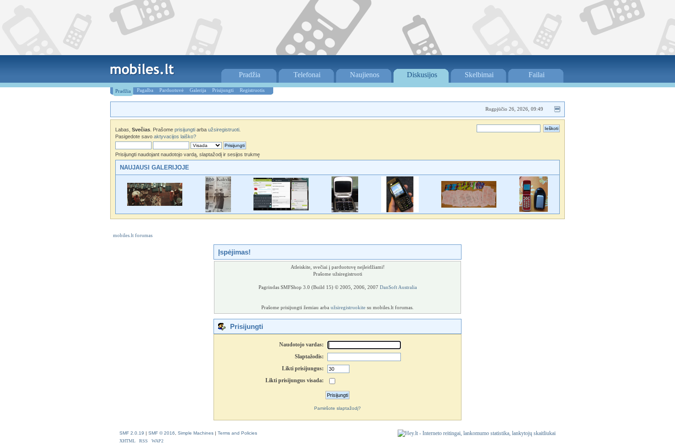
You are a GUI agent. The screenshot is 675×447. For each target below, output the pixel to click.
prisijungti (184, 129)
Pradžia (249, 75)
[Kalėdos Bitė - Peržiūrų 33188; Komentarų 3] (218, 210)
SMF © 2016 (161, 433)
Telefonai (307, 75)
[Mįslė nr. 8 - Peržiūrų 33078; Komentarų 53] (468, 205)
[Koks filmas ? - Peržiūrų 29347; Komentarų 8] (154, 203)
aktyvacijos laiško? (175, 136)
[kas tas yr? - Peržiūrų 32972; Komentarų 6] (400, 210)
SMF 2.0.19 (131, 433)
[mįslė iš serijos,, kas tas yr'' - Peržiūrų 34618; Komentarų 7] (345, 210)
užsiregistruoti (223, 129)
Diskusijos (422, 75)
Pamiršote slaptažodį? (337, 408)
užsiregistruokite (348, 307)
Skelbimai (479, 75)
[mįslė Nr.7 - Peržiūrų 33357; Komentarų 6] (533, 210)
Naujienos (364, 75)
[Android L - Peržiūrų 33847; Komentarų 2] (281, 208)
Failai (537, 75)
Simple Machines (196, 433)
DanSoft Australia (398, 287)
